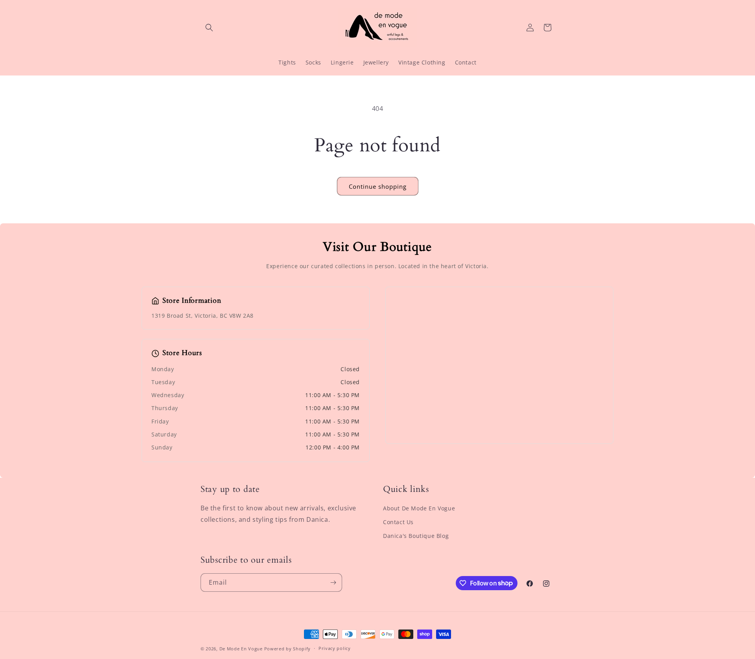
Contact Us (398, 522)
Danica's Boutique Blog (416, 535)
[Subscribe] (333, 582)
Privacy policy (335, 648)
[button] (209, 27)
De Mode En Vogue (241, 649)
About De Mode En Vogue (419, 508)
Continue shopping (378, 186)
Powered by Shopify (287, 649)
